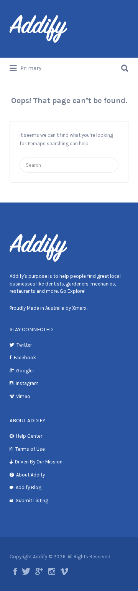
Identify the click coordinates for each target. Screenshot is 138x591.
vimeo (64, 571)
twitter (26, 571)
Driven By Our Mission (38, 462)
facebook (15, 571)
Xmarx (79, 308)
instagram (51, 571)
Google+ (25, 371)
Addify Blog (28, 487)
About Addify (30, 475)
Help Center (29, 436)
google (39, 571)
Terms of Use (30, 449)
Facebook (25, 357)
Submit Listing (32, 500)
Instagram (27, 383)
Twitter (24, 345)
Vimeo (23, 396)
